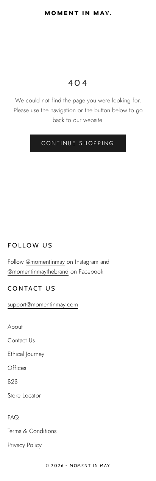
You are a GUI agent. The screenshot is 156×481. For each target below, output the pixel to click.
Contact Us (21, 340)
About (15, 326)
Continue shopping (78, 143)
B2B (13, 381)
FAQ (13, 417)
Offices (17, 367)
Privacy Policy (25, 445)
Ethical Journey (26, 354)
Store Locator (24, 395)
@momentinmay (45, 261)
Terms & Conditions (32, 431)
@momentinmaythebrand (38, 271)
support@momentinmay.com (43, 304)
